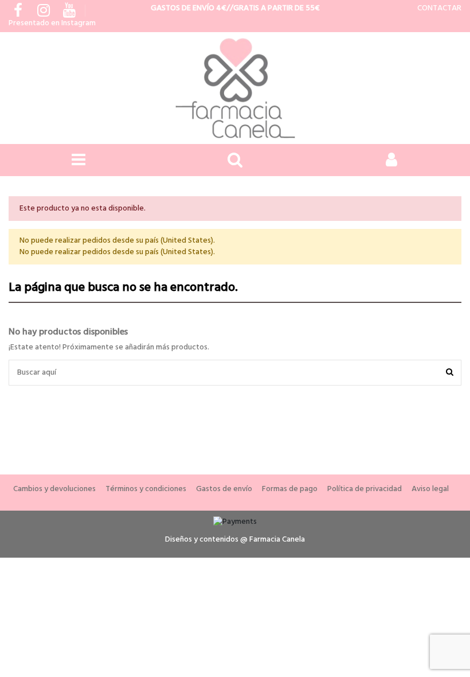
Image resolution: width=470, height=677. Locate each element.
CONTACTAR (439, 8)
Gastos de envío (224, 489)
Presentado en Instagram (52, 23)
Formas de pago (290, 489)
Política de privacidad (364, 489)
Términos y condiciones (145, 489)
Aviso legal (430, 489)
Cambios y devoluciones (54, 489)
